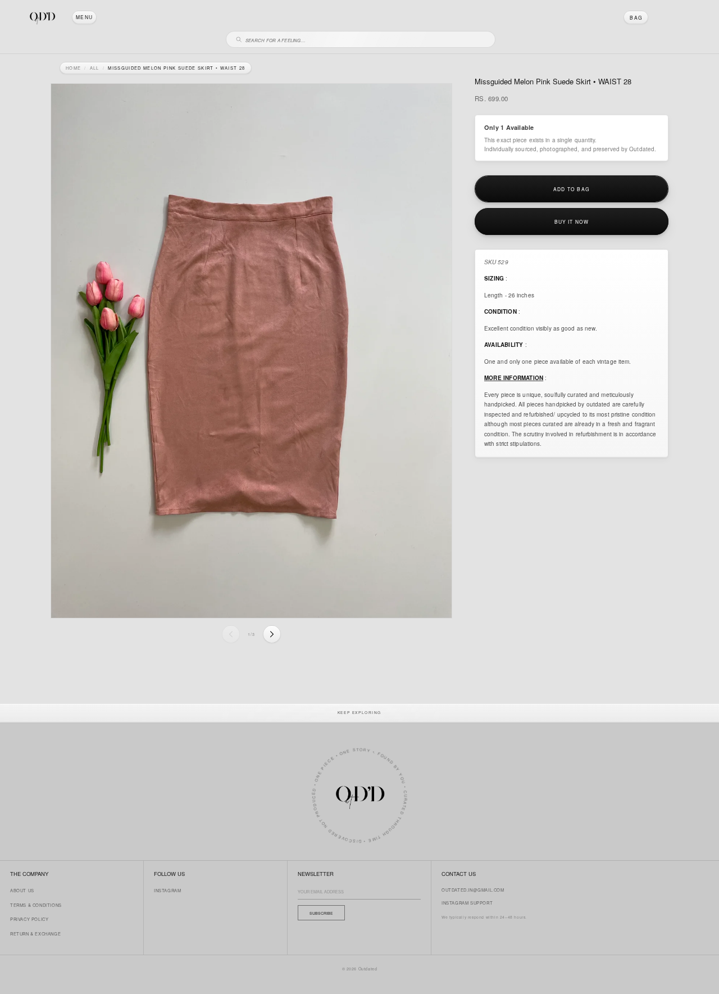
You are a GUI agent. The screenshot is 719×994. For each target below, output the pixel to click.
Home (73, 68)
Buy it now (571, 221)
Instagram (167, 890)
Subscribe (321, 913)
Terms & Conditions (36, 905)
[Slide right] (272, 634)
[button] (84, 17)
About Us (22, 890)
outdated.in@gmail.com (473, 890)
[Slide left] (231, 634)
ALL (94, 68)
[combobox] (365, 38)
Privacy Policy (29, 919)
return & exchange (35, 933)
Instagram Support (467, 903)
